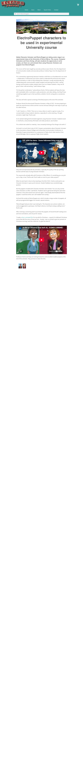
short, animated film (27, 217)
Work (39, 10)
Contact (56, 10)
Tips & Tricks (47, 10)
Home (26, 10)
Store (32, 10)
